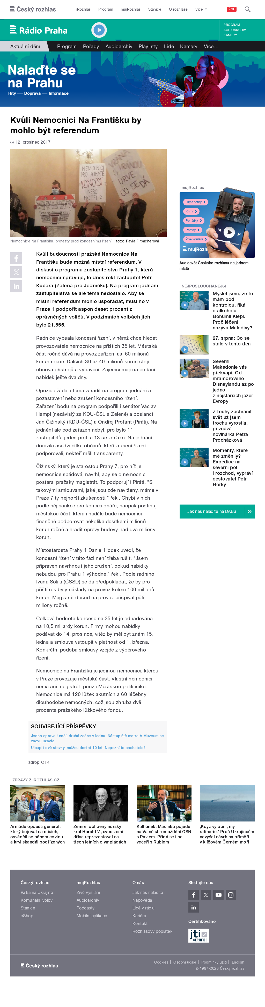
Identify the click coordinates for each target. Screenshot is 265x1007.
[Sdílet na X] (16, 272)
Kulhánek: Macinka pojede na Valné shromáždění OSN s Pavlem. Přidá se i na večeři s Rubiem (164, 834)
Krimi (189, 211)
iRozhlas (83, 9)
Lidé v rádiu (143, 908)
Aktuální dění (25, 46)
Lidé (169, 46)
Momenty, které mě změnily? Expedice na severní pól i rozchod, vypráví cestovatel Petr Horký (233, 467)
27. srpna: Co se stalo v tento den (232, 340)
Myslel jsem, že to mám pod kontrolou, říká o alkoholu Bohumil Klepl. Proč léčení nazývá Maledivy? (233, 310)
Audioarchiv (235, 30)
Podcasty (86, 908)
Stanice (154, 9)
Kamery (230, 35)
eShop (27, 915)
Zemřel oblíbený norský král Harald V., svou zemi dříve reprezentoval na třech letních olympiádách (99, 834)
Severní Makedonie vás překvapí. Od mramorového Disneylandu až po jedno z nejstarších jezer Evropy (233, 381)
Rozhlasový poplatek (152, 931)
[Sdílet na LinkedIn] (16, 286)
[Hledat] (248, 9)
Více (211, 46)
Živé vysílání (194, 239)
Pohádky (192, 221)
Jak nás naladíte (147, 892)
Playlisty (148, 46)
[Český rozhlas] (33, 9)
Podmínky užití (214, 962)
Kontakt (140, 923)
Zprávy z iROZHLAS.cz (36, 780)
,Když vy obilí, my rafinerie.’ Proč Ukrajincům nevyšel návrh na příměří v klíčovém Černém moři (227, 834)
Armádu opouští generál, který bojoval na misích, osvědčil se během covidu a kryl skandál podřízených (37, 834)
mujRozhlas (131, 9)
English (238, 962)
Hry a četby (194, 202)
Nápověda (142, 900)
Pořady (91, 46)
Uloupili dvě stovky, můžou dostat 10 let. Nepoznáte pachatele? (88, 748)
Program (105, 9)
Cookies (161, 962)
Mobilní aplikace (92, 915)
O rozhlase (178, 9)
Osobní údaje (184, 962)
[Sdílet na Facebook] (16, 258)
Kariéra (139, 915)
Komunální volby (37, 900)
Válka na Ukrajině (37, 892)
